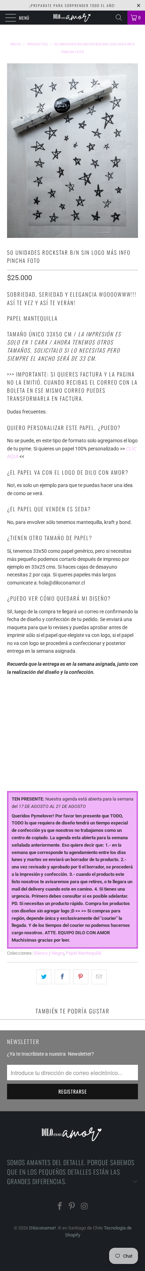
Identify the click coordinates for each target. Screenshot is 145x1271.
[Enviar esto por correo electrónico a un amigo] (99, 976)
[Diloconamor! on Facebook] (60, 1206)
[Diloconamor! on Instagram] (84, 1206)
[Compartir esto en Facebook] (62, 976)
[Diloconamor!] (72, 18)
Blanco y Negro (49, 953)
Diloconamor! (42, 1228)
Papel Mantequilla (83, 953)
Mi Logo (16, 715)
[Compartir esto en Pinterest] (80, 976)
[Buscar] (119, 18)
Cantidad (18, 745)
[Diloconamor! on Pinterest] (72, 1206)
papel (13, 685)
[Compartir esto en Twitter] (43, 976)
